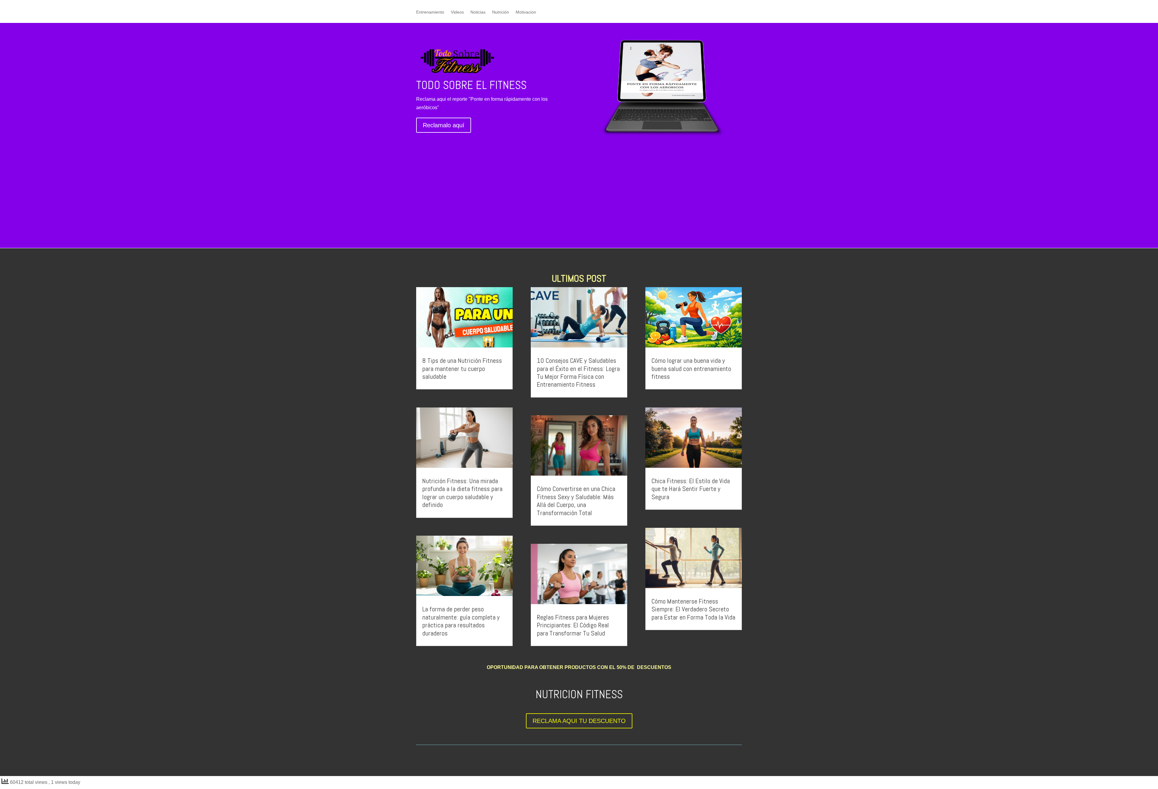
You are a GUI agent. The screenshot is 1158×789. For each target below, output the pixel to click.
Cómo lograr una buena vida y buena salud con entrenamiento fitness (691, 368)
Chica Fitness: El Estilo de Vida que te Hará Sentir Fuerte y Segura (690, 489)
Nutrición (500, 12)
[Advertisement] (579, 187)
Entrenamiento (430, 12)
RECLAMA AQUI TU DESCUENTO (579, 721)
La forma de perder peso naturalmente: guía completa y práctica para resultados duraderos (461, 621)
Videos (457, 12)
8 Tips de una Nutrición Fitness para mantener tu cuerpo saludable (462, 368)
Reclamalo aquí (443, 125)
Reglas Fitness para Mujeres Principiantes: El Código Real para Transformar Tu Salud (573, 625)
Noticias (478, 12)
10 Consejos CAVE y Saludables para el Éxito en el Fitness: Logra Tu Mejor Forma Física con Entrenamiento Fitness (578, 372)
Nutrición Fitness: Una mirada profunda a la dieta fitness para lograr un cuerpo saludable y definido (462, 493)
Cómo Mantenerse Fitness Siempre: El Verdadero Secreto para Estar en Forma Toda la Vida (693, 609)
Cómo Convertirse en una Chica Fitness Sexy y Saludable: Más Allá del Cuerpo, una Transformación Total (576, 500)
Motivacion (526, 12)
